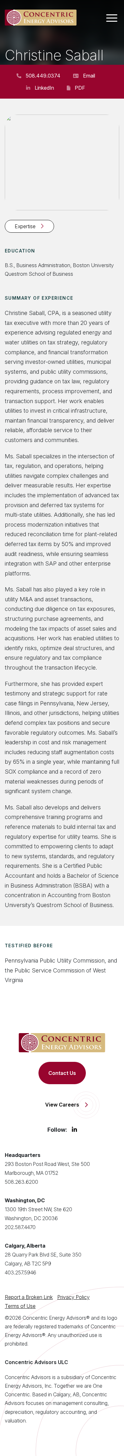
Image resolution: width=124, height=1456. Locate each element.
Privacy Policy (73, 1297)
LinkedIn (44, 88)
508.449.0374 (43, 75)
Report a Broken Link (29, 1297)
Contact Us (62, 1073)
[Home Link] (41, 18)
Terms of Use (20, 1306)
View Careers (62, 1104)
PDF (80, 88)
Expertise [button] (25, 226)
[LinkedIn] (74, 1130)
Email (89, 75)
